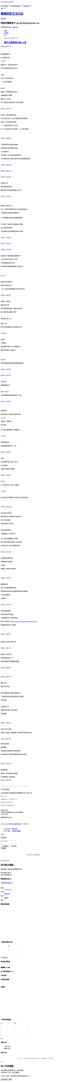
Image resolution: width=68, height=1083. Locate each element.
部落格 (6, 33)
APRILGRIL (4, 814)
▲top (2, 834)
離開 (10, 1079)
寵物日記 (15, 27)
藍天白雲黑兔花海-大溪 (15, 42)
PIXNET (21, 1058)
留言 (19, 824)
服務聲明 (51, 1058)
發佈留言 (3, 848)
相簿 (5, 31)
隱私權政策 (44, 1058)
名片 (5, 35)
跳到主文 (3, 18)
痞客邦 (15, 824)
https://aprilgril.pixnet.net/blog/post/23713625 (24, 621)
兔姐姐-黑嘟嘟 (16, 831)
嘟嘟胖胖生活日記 (12, 13)
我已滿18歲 (4, 1079)
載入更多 (3, 837)
